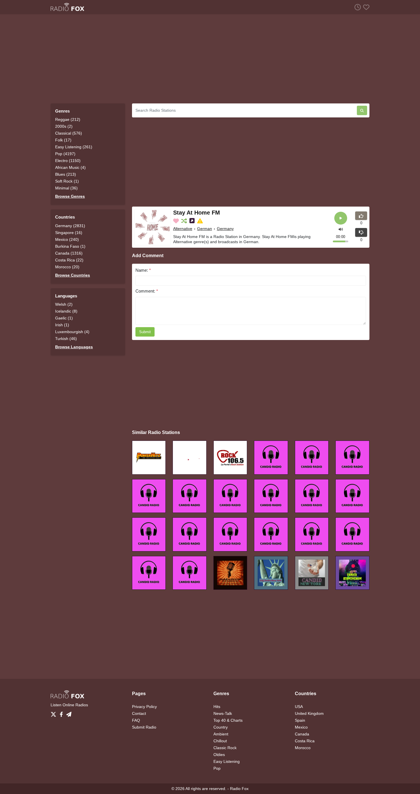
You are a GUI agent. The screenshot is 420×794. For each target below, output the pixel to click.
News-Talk (222, 713)
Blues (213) (65, 174)
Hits (216, 706)
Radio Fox (239, 788)
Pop (217, 768)
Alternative (182, 228)
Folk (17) (63, 140)
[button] (341, 228)
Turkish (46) (66, 338)
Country (220, 727)
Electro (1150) (68, 160)
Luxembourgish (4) (72, 331)
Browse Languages (74, 347)
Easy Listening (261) (73, 147)
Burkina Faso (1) (70, 246)
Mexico (301, 727)
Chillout (220, 741)
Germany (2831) (70, 225)
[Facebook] (62, 713)
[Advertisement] (210, 59)
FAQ (136, 720)
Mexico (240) (67, 239)
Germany (225, 228)
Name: (143, 270)
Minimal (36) (66, 188)
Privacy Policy (144, 706)
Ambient (220, 734)
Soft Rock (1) (67, 181)
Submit (145, 332)
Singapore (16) (68, 232)
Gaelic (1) (64, 318)
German (204, 228)
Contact (139, 713)
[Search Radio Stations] (362, 110)
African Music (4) (70, 167)
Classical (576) (68, 133)
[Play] (340, 218)
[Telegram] (68, 713)
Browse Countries (72, 275)
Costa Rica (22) (69, 260)
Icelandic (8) (66, 311)
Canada (302, 734)
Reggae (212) (67, 119)
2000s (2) (64, 126)
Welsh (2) (64, 304)
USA (299, 706)
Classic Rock (225, 747)
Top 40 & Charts (228, 720)
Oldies (219, 754)
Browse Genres (70, 196)
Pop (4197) (65, 153)
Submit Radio (144, 727)
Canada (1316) (69, 253)
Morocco (303, 747)
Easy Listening (226, 761)
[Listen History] (356, 7)
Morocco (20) (67, 267)
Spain (300, 720)
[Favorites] (365, 7)
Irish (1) (62, 325)
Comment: (146, 291)
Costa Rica (305, 741)
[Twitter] (55, 713)
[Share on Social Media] (192, 221)
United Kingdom (309, 713)
